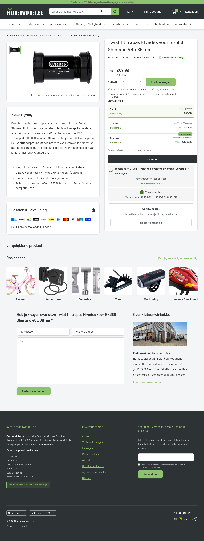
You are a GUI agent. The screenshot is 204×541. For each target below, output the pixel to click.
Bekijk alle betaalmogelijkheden (31, 227)
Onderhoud (118, 24)
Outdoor (139, 24)
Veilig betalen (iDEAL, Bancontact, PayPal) (127, 95)
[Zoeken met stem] (102, 11)
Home (9, 35)
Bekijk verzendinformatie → (151, 183)
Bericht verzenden (33, 391)
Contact (86, 436)
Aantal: (112, 81)
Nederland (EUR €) (40, 513)
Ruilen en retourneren (93, 454)
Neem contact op (151, 222)
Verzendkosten (132, 197)
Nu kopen (152, 159)
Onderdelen (33, 24)
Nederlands (14, 513)
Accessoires (58, 24)
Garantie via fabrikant (165, 93)
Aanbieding (161, 24)
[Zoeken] (115, 11)
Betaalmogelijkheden (93, 466)
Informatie (181, 24)
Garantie (86, 460)
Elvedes (113, 57)
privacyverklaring (149, 467)
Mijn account (152, 11)
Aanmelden (150, 474)
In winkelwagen (161, 82)
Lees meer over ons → (147, 382)
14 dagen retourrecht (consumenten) (128, 89)
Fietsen (11, 24)
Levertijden (88, 448)
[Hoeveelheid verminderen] (123, 81)
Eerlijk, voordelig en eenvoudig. (178, 258)
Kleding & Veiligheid (89, 24)
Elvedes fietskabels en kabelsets (34, 35)
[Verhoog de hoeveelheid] (140, 81)
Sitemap (86, 478)
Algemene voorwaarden (94, 472)
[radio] (151, 111)
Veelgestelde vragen (92, 442)
